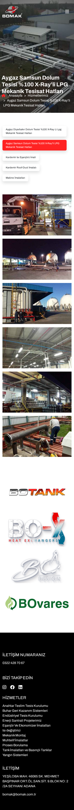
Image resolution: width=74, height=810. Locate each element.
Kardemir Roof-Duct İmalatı (21, 167)
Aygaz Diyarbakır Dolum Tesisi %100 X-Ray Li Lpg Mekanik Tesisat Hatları (33, 131)
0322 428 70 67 (13, 663)
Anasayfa (15, 95)
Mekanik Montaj (14, 735)
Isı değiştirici (11, 730)
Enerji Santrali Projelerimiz (22, 720)
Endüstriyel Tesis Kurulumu (22, 715)
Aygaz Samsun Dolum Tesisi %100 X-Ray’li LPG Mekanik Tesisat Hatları (32, 145)
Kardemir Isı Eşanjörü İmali (21, 157)
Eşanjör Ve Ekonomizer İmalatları (26, 725)
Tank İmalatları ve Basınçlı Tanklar (27, 750)
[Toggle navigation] (67, 12)
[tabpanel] (37, 324)
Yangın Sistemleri (15, 755)
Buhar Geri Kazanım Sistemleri (25, 710)
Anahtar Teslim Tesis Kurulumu (25, 705)
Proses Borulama (15, 745)
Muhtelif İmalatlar (15, 740)
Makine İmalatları (15, 177)
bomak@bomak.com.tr (19, 794)
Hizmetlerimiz (38, 95)
